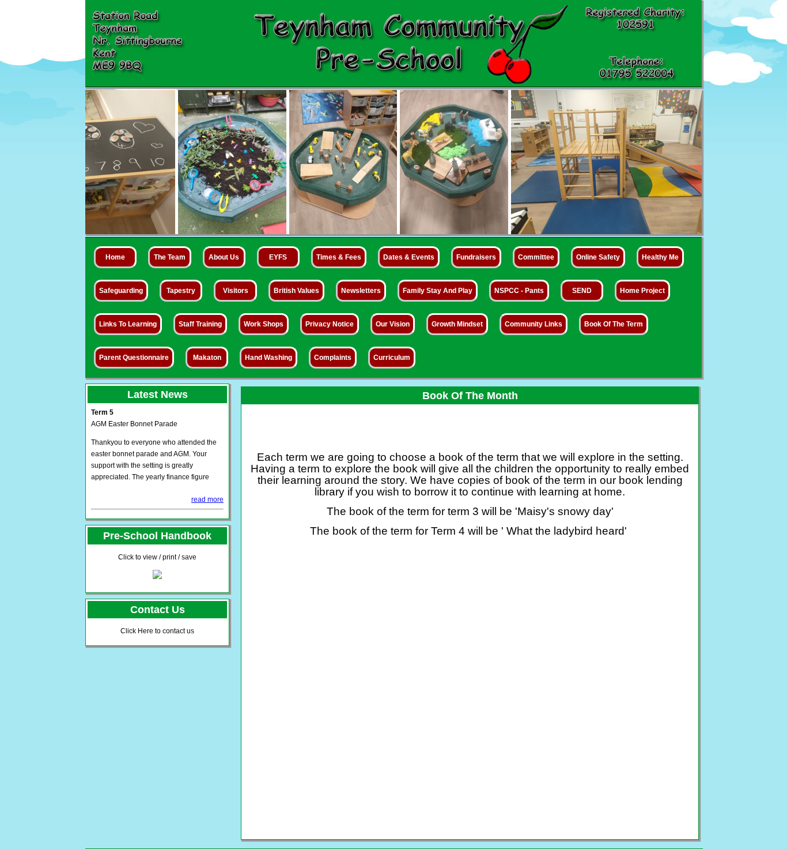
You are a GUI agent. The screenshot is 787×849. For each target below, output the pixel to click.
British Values (296, 291)
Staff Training (200, 324)
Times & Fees (338, 257)
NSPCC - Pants (519, 291)
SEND (582, 291)
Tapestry (181, 291)
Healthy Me (660, 257)
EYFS (278, 257)
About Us (224, 257)
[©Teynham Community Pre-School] (200, 231)
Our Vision (393, 324)
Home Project (642, 291)
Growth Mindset (457, 324)
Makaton (207, 358)
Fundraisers (476, 257)
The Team (170, 257)
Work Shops (263, 324)
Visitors (235, 291)
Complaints (332, 358)
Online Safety (598, 257)
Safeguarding (121, 291)
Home (115, 257)
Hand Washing (268, 358)
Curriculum (391, 358)
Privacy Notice (329, 324)
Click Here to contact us (157, 631)
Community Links (533, 324)
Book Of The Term (613, 324)
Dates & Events (408, 257)
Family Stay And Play (437, 291)
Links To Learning (128, 324)
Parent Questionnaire (134, 358)
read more (207, 499)
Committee (536, 257)
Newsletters (361, 291)
